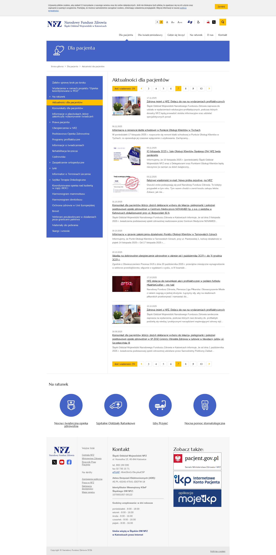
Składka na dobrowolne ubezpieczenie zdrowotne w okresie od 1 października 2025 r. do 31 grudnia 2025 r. (167, 257)
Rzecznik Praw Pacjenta (89, 463)
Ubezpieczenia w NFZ (64, 128)
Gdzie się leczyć (176, 34)
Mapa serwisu (88, 492)
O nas (210, 34)
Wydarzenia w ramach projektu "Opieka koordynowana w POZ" (75, 90)
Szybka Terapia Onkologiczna (69, 179)
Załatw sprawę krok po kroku (69, 82)
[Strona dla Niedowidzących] (198, 22)
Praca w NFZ (88, 482)
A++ (180, 22)
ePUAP (116, 472)
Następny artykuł (209, 88)
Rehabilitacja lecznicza (65, 151)
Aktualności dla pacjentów (67, 102)
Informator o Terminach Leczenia (71, 174)
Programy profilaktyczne (66, 139)
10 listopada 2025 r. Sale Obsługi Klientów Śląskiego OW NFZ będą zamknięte (184, 153)
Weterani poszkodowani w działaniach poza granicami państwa (74, 218)
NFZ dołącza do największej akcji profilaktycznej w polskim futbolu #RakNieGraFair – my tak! (183, 282)
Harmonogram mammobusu (68, 193)
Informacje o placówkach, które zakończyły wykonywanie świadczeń (72, 115)
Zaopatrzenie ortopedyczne (68, 162)
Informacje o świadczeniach (68, 145)
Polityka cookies (217, 551)
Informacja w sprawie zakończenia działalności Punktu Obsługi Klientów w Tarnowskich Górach (164, 234)
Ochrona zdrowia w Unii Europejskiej (73, 205)
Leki (54, 168)
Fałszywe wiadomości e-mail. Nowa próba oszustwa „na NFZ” (180, 180)
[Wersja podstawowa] (157, 22)
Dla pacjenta (126, 34)
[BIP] (208, 21)
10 (201, 88)
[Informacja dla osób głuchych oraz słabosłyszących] (190, 22)
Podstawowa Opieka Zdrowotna (70, 133)
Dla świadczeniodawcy (150, 34)
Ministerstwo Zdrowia (91, 458)
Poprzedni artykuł (141, 88)
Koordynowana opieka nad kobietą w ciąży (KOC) (72, 187)
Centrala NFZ (88, 455)
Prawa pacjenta (60, 122)
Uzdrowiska (58, 156)
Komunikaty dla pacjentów (67, 108)
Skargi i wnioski (61, 231)
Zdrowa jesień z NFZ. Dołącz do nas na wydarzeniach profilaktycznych (186, 101)
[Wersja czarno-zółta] (161, 22)
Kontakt (222, 34)
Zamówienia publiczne (92, 479)
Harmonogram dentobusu (67, 199)
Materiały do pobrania (65, 225)
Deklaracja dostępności (87, 487)
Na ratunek (196, 34)
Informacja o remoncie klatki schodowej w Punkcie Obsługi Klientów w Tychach (156, 130)
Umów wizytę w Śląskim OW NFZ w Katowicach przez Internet (130, 533)
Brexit (55, 211)
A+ (172, 22)
